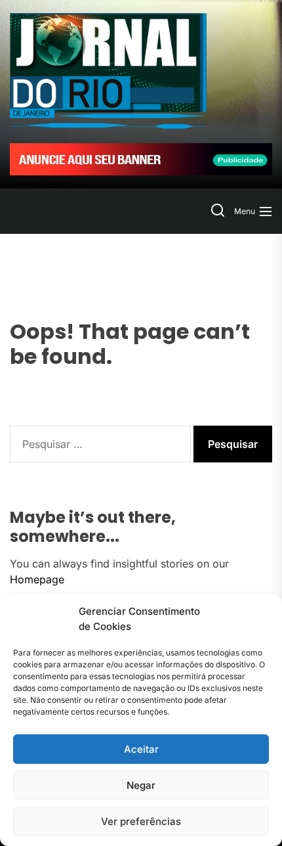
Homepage (37, 579)
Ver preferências (141, 821)
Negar (141, 785)
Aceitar (141, 749)
